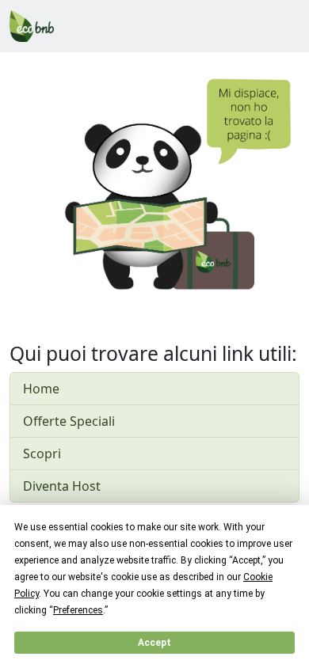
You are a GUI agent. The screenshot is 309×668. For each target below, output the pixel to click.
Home (41, 388)
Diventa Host (62, 486)
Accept (154, 642)
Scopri (42, 453)
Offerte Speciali (69, 421)
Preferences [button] (78, 610)
